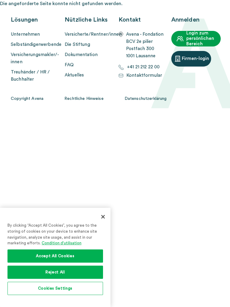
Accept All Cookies (55, 256)
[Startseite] (118, 10)
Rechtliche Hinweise (84, 99)
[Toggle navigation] (215, 10)
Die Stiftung (77, 44)
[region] (55, 257)
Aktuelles (74, 75)
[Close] (103, 216)
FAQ (69, 65)
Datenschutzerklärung (146, 99)
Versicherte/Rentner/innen (93, 34)
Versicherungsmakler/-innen (35, 58)
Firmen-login (195, 58)
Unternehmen (25, 34)
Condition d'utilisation (61, 243)
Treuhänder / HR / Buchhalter (30, 76)
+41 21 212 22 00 (143, 67)
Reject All (55, 272)
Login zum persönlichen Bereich (200, 38)
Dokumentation (81, 54)
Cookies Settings (55, 288)
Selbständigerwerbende (36, 44)
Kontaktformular (144, 75)
